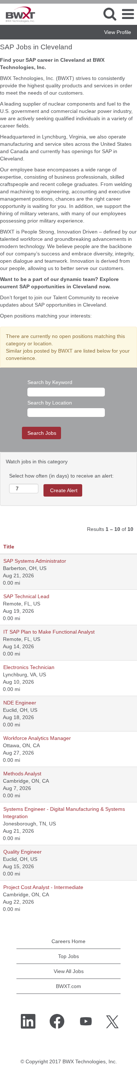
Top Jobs (68, 956)
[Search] (109, 14)
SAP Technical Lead (26, 596)
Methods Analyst (22, 773)
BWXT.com (68, 986)
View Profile (117, 32)
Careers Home (68, 941)
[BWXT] (17, 14)
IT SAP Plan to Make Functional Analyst (49, 632)
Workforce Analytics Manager (37, 738)
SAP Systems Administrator (34, 561)
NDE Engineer (19, 703)
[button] (128, 14)
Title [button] (8, 547)
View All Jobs (69, 971)
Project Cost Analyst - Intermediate (43, 887)
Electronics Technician (28, 667)
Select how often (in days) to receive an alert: (61, 476)
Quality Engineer (22, 852)
